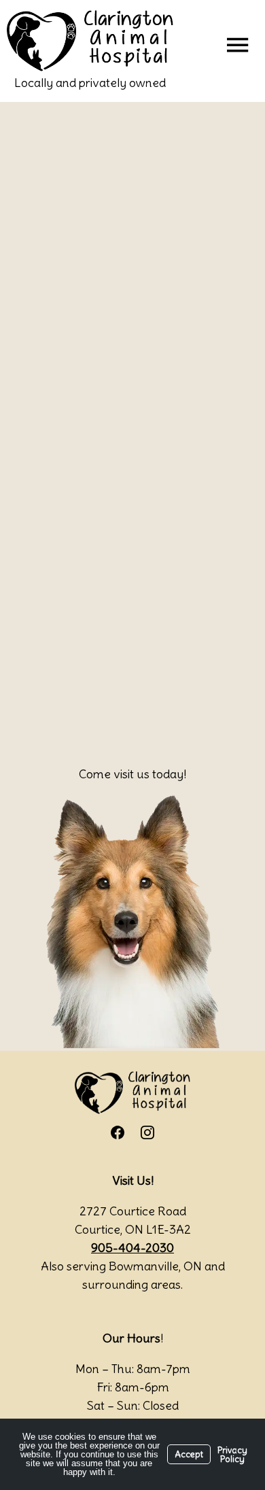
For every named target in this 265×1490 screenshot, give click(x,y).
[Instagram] (147, 1132)
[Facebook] (117, 1132)
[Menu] (237, 44)
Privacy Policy (232, 1454)
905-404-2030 (132, 1247)
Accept (189, 1454)
